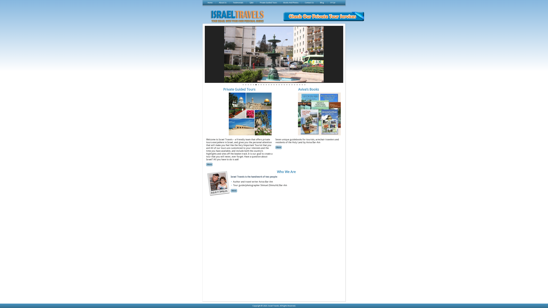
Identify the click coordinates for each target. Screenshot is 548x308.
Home (210, 3)
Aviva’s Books (308, 89)
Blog (322, 3)
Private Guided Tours (268, 3)
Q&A (251, 3)
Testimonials (238, 3)
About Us (222, 3)
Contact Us (309, 3)
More (209, 164)
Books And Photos (290, 3)
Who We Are (286, 172)
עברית (332, 3)
